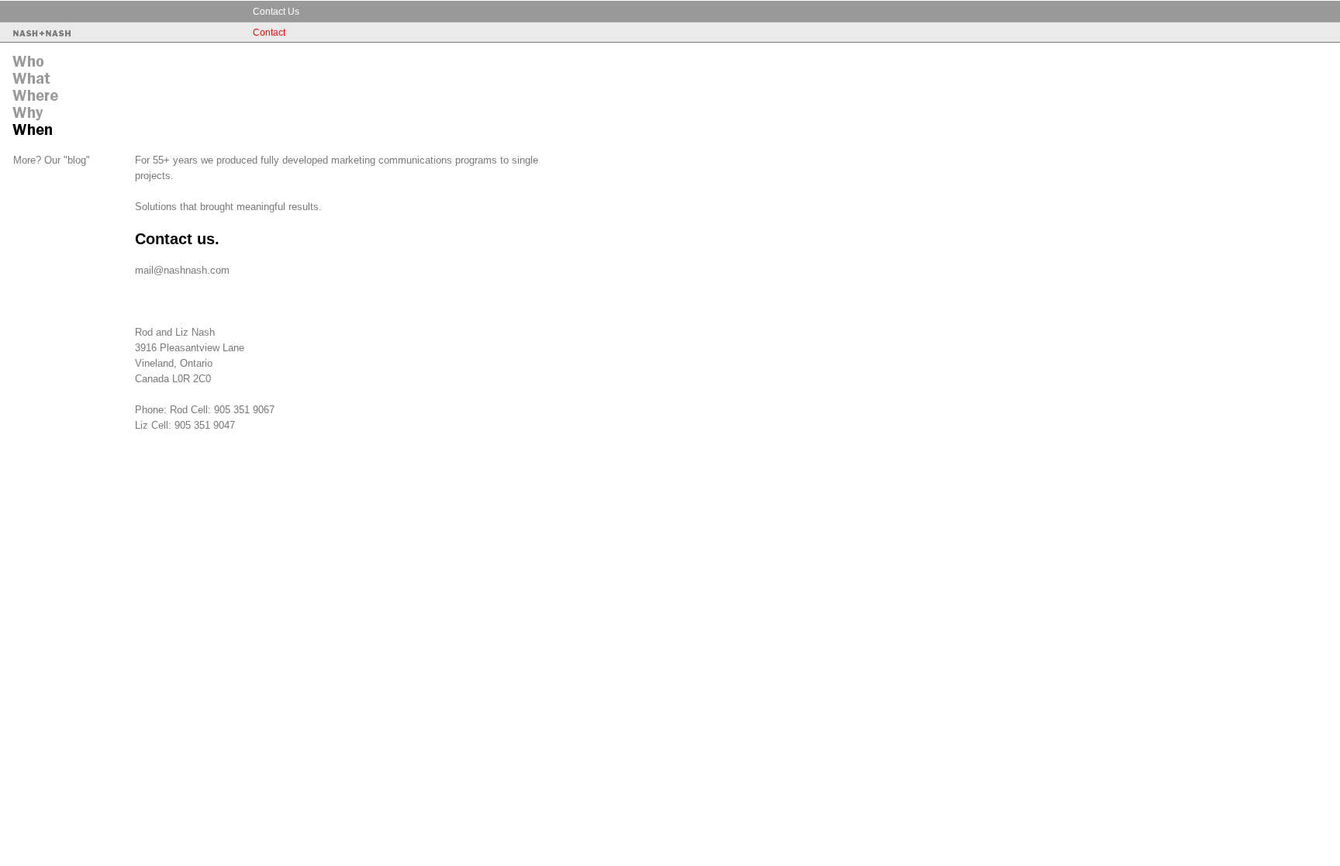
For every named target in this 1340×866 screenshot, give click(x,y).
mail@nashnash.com (182, 270)
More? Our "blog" (51, 160)
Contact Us (276, 11)
